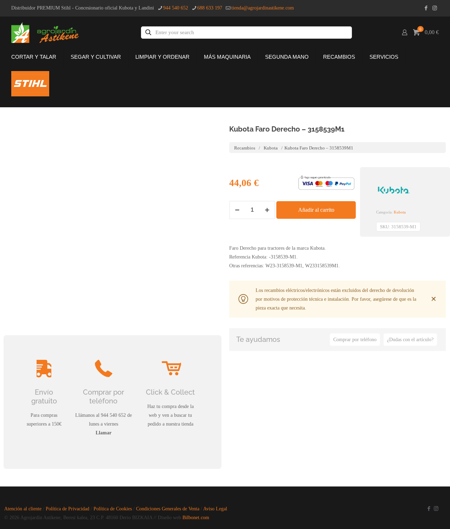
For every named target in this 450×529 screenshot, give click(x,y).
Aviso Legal (215, 508)
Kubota (271, 148)
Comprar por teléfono (355, 339)
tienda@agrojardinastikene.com (262, 8)
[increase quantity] (267, 210)
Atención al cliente (22, 508)
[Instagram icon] (434, 8)
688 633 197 (209, 8)
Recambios (244, 148)
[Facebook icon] (426, 8)
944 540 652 (175, 8)
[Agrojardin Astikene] (50, 32)
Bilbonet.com (195, 517)
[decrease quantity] (237, 210)
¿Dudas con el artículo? (410, 339)
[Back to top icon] (407, 514)
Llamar (103, 432)
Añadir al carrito (316, 210)
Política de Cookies (113, 508)
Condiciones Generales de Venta (167, 508)
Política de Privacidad (67, 508)
